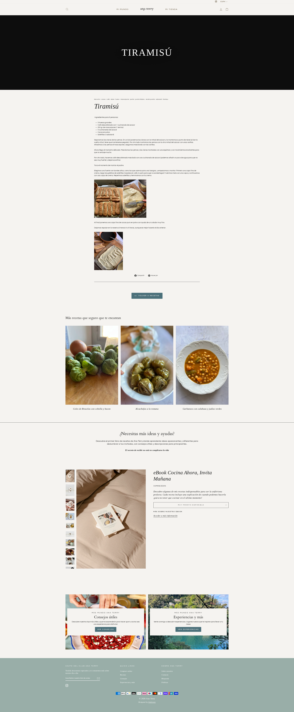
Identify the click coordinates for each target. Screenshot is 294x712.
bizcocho (97, 99)
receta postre (150, 99)
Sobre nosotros (167, 671)
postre (132, 99)
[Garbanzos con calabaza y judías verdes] (202, 365)
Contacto (164, 675)
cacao (103, 99)
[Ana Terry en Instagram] (66, 685)
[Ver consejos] (105, 621)
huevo (117, 99)
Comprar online (126, 671)
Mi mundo (123, 9)
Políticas (164, 682)
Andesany (152, 702)
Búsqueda (165, 679)
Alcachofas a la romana (147, 409)
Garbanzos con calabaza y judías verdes (202, 409)
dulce (112, 99)
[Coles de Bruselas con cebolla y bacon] (91, 365)
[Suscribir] (98, 678)
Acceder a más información (165, 516)
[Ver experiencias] (188, 621)
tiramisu (165, 99)
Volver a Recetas (149, 296)
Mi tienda (171, 9)
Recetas (123, 675)
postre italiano (140, 99)
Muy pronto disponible (191, 505)
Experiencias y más (127, 682)
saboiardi (159, 99)
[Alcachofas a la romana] (147, 365)
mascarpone (125, 99)
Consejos (123, 679)
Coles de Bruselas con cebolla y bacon (92, 409)
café (108, 99)
